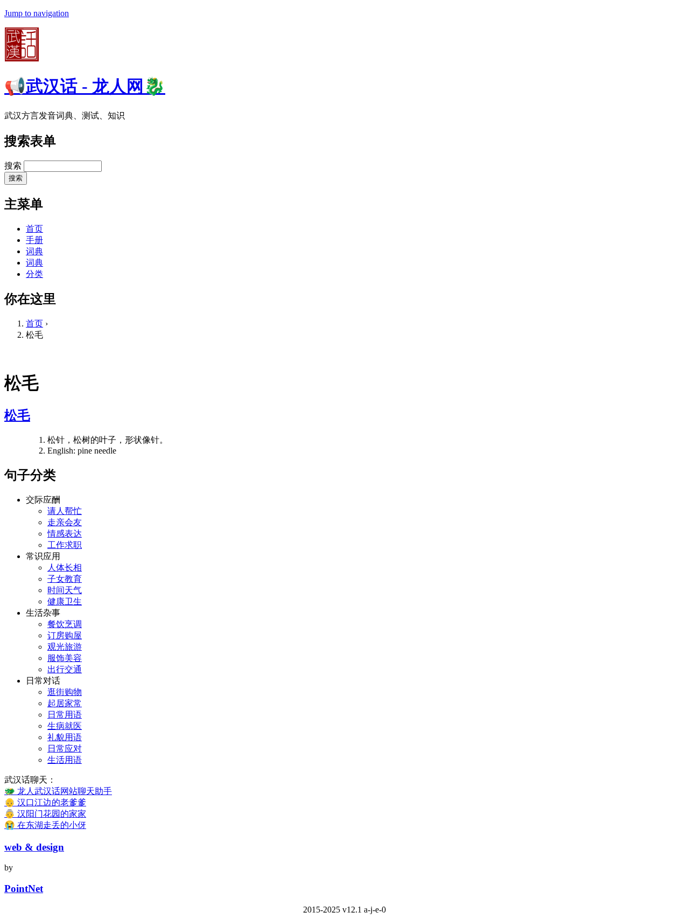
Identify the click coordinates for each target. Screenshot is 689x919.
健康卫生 (64, 601)
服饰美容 (64, 658)
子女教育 (64, 578)
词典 (34, 251)
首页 (34, 228)
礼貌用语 (64, 737)
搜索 (14, 165)
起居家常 (64, 703)
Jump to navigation (36, 13)
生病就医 (64, 725)
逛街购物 (64, 692)
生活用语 (64, 759)
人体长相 (64, 567)
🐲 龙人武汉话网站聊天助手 (58, 791)
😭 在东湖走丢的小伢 (45, 825)
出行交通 (64, 669)
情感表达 (64, 533)
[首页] (21, 58)
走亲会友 (64, 522)
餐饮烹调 (64, 624)
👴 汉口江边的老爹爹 (45, 802)
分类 (34, 274)
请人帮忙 (64, 511)
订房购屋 (64, 635)
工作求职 (64, 544)
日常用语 (64, 714)
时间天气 (64, 590)
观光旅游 (64, 646)
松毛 (17, 415)
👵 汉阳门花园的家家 (45, 813)
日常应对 (64, 748)
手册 (34, 240)
